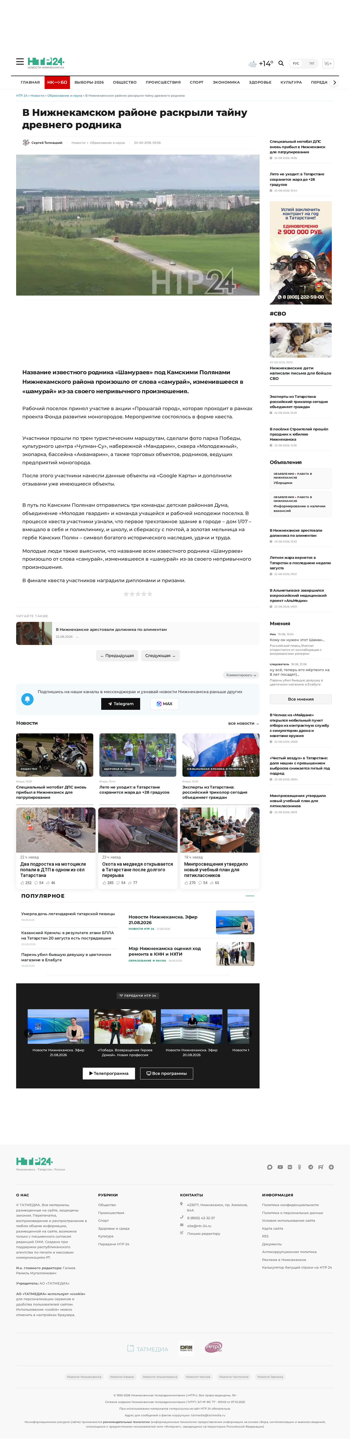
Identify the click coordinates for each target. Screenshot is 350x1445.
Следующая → (160, 655)
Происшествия (163, 82)
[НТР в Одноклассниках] (300, 1167)
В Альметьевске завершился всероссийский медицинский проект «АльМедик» (298, 595)
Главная (30, 82)
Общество (125, 82)
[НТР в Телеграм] (310, 1167)
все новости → (244, 723)
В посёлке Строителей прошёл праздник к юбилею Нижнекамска (299, 434)
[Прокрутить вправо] (334, 82)
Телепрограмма (111, 1073)
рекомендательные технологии (126, 1422)
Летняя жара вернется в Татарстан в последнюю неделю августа (300, 562)
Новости (37, 95)
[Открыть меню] (20, 61)
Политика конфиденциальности (290, 1205)
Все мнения (301, 699)
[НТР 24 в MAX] (269, 1167)
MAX (167, 703)
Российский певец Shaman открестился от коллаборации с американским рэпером (296, 649)
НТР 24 (21, 95)
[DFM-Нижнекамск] (186, 1349)
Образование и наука (64, 95)
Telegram (124, 703)
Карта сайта (272, 1228)
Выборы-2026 (89, 82)
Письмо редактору (203, 1234)
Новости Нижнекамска (84, 1377)
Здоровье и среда (114, 1228)
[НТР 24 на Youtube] (280, 1167)
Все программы (169, 1073)
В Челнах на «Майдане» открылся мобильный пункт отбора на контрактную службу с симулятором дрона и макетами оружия (299, 725)
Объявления (284, 474)
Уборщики (283, 483)
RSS (265, 1236)
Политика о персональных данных (292, 1213)
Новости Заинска (270, 1377)
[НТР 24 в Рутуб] (321, 1167)
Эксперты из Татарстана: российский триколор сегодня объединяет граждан (299, 401)
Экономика (226, 82)
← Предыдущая (117, 655)
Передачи (322, 82)
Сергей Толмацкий (47, 143)
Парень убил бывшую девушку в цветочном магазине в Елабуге (296, 682)
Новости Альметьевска (160, 1377)
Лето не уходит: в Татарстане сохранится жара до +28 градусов (297, 179)
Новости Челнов (198, 1377)
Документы (272, 1244)
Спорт (197, 82)
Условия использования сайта (288, 1220)
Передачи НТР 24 (113, 1244)
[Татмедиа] (147, 1349)
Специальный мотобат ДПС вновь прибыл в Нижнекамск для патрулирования (297, 146)
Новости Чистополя (234, 1377)
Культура (291, 82)
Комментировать (239, 675)
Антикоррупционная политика (289, 1252)
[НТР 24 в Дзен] (331, 1167)
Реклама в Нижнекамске (284, 1260)
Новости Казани (122, 1377)
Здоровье (260, 82)
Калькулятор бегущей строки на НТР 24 (297, 1267)
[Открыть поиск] (281, 63)
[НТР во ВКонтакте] (290, 1167)
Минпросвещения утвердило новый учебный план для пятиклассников (298, 800)
